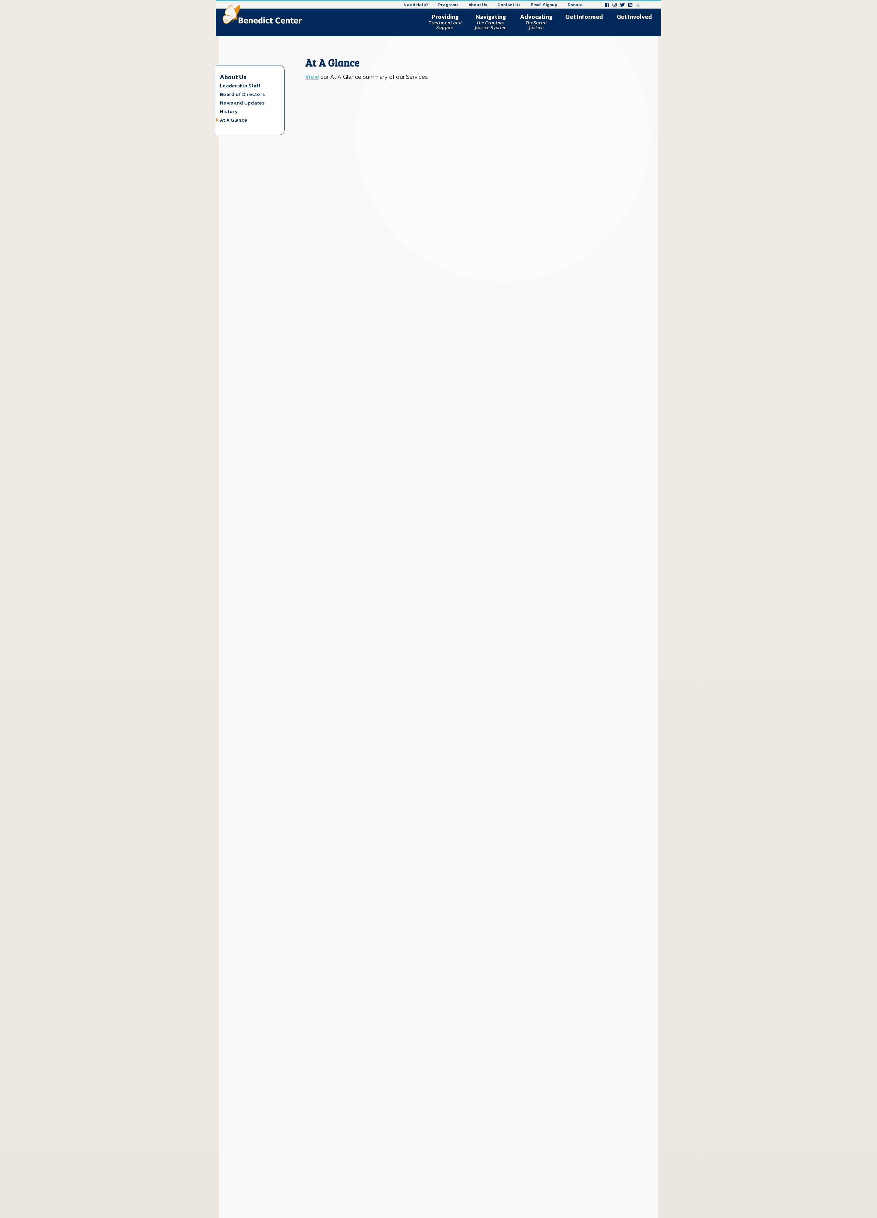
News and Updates (242, 103)
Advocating (536, 21)
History (228, 111)
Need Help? (416, 5)
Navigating (491, 21)
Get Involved (634, 16)
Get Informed (584, 16)
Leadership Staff (240, 85)
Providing (445, 21)
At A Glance (233, 120)
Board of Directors (242, 94)
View (312, 77)
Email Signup (544, 5)
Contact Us (508, 5)
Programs (448, 5)
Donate (575, 5)
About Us (478, 5)
